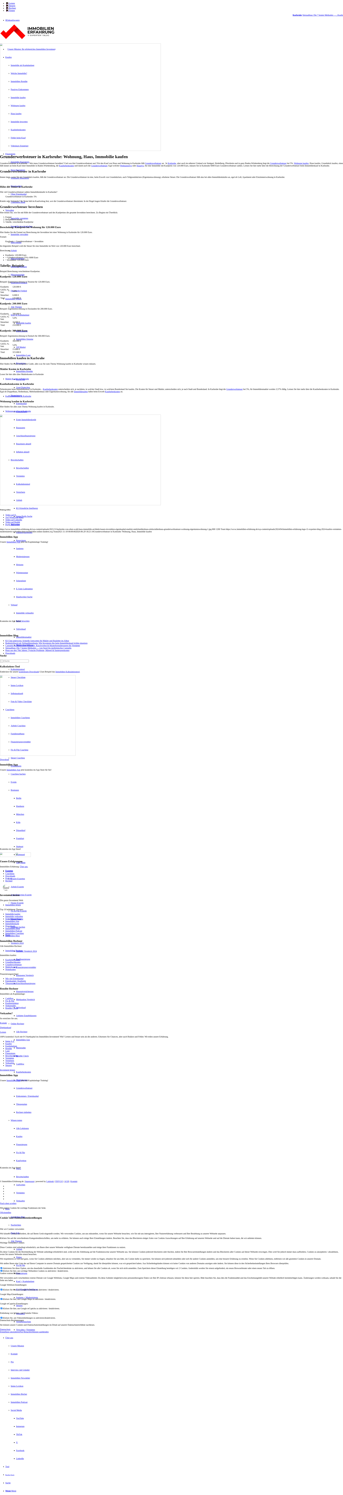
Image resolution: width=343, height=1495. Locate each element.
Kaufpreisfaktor (12, 1003)
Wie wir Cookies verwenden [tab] (12, 1229)
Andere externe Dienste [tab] (10, 1273)
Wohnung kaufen (301, 163)
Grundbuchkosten (12, 962)
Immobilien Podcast (13, 931)
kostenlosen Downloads (29, 672)
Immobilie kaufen (12, 914)
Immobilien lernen (13, 905)
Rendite (8, 1048)
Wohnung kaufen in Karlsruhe (18, 411)
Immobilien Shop (12, 928)
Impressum (29, 1181)
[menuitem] (174, 3)
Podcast (8, 878)
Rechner (12, 8)
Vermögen (9, 1060)
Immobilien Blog (12, 936)
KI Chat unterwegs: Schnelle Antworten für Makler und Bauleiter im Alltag (37, 641)
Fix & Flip (9, 1001)
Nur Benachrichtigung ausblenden (34, 1332)
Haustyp (140, 166)
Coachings (9, 873)
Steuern (11, 6)
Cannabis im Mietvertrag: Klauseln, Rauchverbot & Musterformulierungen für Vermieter (42, 645)
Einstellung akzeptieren (10, 1332)
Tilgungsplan (10, 983)
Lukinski (50, 1181)
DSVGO (59, 1181)
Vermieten (9, 1058)
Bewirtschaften (11, 1056)
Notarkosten (10, 969)
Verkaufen (9, 1063)
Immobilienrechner (13, 919)
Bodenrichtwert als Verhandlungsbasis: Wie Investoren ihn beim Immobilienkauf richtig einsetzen (46, 643)
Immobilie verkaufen (14, 916)
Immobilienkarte (12, 924)
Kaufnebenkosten (66, 166)
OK (1, 1212)
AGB (66, 1181)
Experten (9, 871)
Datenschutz (5, 1329)
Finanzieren (10, 1053)
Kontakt (3, 1023)
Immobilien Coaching (14, 933)
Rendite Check (11, 1008)
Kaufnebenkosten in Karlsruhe (18, 396)
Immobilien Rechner (14, 951)
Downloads (10, 876)
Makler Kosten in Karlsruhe (17, 379)
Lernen (11, 3)
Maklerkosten (11, 967)
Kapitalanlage (11, 1046)
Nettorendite (10, 1006)
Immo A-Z (9, 1041)
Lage (7, 1051)
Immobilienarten (81, 391)
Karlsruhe (279, 15)
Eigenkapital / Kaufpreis (15, 981)
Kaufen (8, 1044)
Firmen (11, 10)
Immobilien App (13, 542)
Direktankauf (5, 1027)
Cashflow (9, 998)
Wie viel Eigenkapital (14, 978)
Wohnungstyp (126, 166)
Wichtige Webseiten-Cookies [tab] (12, 1243)
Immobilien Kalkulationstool (67, 672)
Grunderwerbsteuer (153, 163)
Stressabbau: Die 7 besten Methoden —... (301, 15)
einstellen (7, 1212)
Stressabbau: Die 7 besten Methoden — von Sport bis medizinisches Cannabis (38, 648)
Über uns (24, 866)
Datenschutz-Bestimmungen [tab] (12, 1320)
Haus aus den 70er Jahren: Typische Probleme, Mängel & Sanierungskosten (37, 650)
